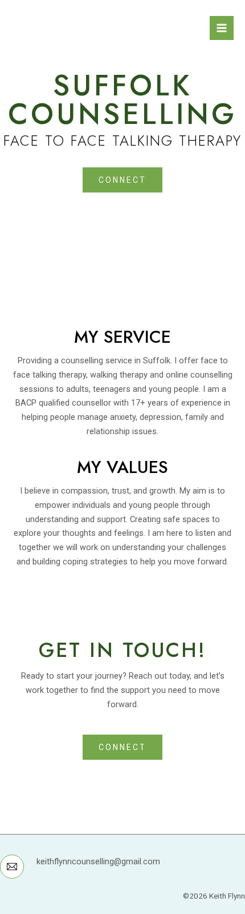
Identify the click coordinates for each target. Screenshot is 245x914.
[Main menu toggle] (222, 28)
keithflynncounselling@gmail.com (98, 861)
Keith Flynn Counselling (104, 22)
